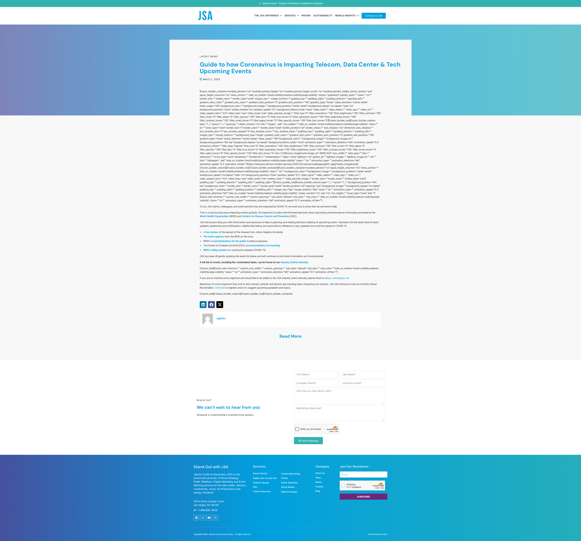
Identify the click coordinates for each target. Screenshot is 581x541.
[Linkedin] (196, 517)
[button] (203, 304)
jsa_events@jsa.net (338, 278)
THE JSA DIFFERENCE (266, 15)
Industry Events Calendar (294, 262)
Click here (220, 287)
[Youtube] (209, 517)
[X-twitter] (202, 517)
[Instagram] (215, 517)
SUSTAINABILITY (322, 15)
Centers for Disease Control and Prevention (266, 216)
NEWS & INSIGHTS (345, 15)
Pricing (306, 15)
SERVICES (290, 15)
